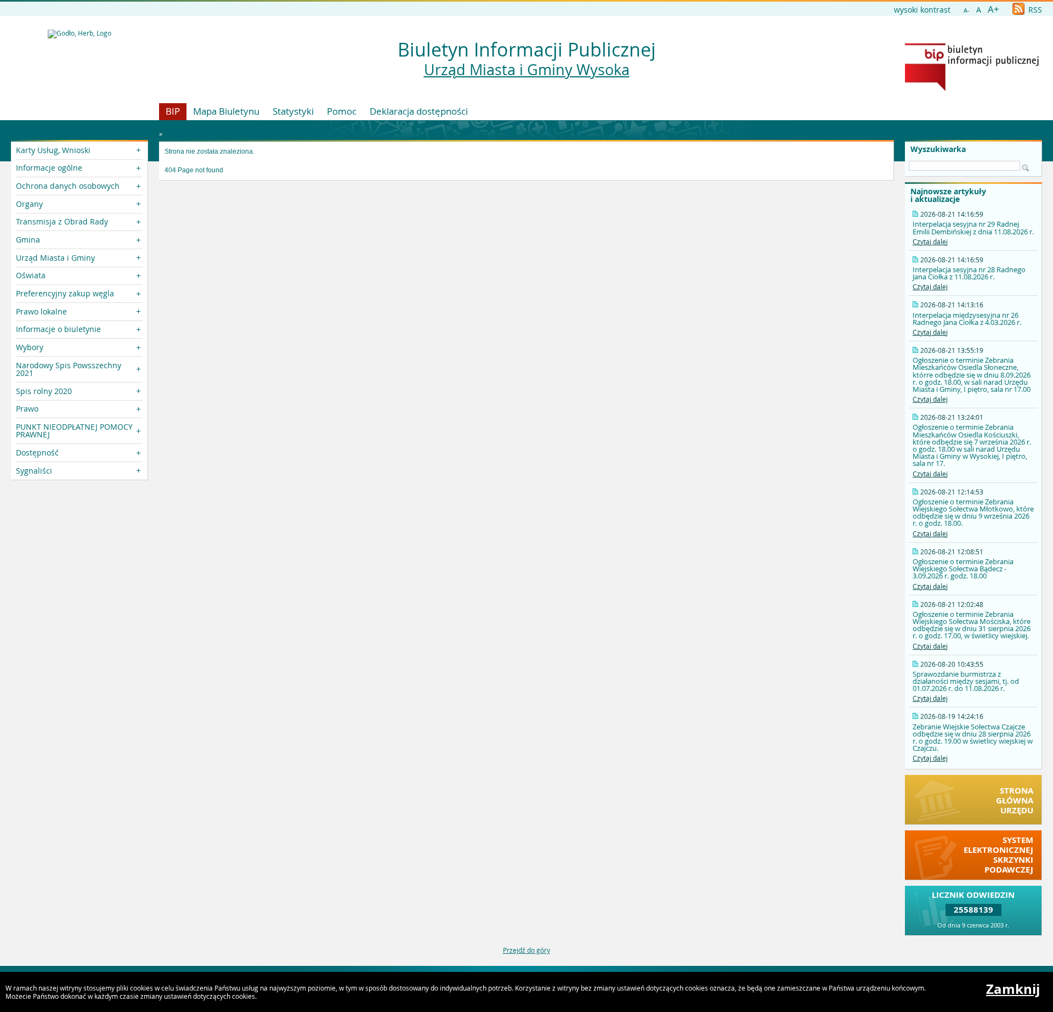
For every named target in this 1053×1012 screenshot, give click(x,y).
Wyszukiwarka (938, 149)
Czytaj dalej (930, 241)
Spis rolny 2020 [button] (44, 391)
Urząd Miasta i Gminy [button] (55, 257)
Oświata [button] (31, 275)
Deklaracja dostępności (419, 111)
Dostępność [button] (37, 452)
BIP (173, 111)
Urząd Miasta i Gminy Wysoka (527, 70)
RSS (1034, 9)
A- (967, 10)
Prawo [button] (27, 408)
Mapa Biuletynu (226, 111)
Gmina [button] (28, 239)
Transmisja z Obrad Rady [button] (62, 221)
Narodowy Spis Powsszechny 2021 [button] (68, 369)
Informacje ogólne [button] (49, 167)
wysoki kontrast (922, 9)
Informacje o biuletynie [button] (58, 329)
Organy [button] (29, 204)
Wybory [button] (29, 347)
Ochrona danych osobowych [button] (68, 186)
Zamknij (1013, 989)
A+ (993, 9)
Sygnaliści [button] (34, 470)
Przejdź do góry (526, 950)
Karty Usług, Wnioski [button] (53, 150)
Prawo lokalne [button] (41, 311)
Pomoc (341, 111)
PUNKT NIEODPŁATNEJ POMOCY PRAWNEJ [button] (74, 430)
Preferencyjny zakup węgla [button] (65, 293)
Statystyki (293, 111)
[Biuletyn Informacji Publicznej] (972, 88)
